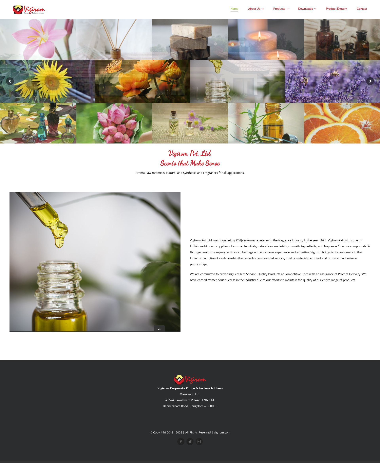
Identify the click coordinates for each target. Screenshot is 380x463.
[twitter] (190, 441)
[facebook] (180, 441)
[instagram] (199, 441)
